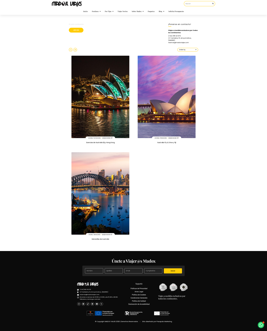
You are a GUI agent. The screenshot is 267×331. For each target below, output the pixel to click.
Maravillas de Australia (100, 239)
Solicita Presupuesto (176, 11)
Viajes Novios (123, 11)
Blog (160, 11)
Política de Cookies (139, 295)
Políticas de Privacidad (139, 288)
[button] (261, 325)
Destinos (95, 11)
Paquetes (151, 11)
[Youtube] (97, 304)
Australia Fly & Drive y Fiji (166, 142)
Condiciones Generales (139, 298)
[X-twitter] (101, 304)
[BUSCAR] (213, 3)
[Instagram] (79, 304)
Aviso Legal (139, 292)
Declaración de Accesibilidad (139, 304)
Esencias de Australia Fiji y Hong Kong (100, 142)
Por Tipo (108, 11)
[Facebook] (83, 304)
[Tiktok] (88, 304)
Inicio (85, 11)
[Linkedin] (92, 304)
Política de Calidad (139, 301)
